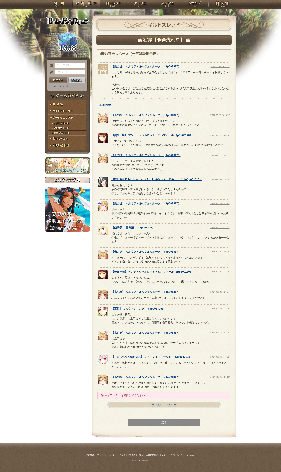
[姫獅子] (103, 234)
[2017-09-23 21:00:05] (220, 252)
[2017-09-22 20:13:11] (220, 115)
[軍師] (103, 315)
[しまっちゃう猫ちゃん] (103, 363)
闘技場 (222, 5)
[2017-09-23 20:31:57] (220, 228)
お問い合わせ (67, 145)
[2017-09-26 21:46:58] (220, 357)
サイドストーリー (67, 111)
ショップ (194, 5)
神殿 (86, 5)
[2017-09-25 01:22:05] (220, 309)
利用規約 (90, 455)
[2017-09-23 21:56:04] (220, 292)
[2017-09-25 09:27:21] (220, 333)
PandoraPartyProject (67, 21)
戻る (164, 422)
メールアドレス (50, 65)
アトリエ (140, 5)
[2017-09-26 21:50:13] (220, 377)
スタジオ (167, 5)
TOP (59, 5)
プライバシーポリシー (106, 455)
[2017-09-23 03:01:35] (220, 203)
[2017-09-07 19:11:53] (220, 66)
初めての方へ (67, 138)
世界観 (67, 104)
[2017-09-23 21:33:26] (220, 272)
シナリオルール (67, 123)
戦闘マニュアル (67, 133)
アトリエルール (67, 128)
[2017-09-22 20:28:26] (220, 135)
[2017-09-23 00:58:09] (220, 179)
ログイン (58, 80)
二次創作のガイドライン (156, 455)
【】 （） (146, 66)
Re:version (190, 455)
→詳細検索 (104, 104)
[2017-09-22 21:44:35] (220, 155)
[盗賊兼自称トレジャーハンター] (103, 185)
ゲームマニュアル (67, 117)
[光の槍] (103, 73)
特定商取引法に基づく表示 (131, 455)
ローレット (113, 5)
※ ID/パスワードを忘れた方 (62, 86)
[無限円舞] (103, 141)
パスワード (50, 72)
